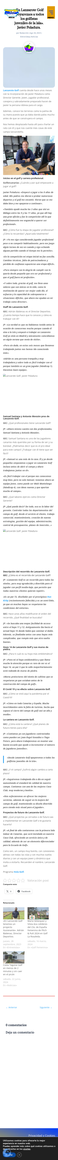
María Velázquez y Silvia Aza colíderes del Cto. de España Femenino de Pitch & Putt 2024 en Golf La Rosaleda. (37, 928)
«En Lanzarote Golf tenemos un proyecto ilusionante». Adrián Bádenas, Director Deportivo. (13, 928)
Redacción (24, 33)
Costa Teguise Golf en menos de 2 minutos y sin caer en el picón (12, 969)
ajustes (26, 1149)
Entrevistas (25, 36)
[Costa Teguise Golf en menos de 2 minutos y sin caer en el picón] (13, 957)
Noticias (34, 36)
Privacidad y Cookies (41, 1135)
